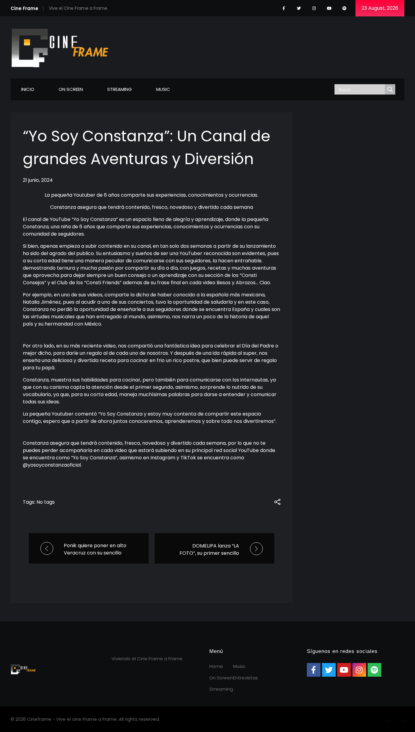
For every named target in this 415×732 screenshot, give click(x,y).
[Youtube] (329, 8)
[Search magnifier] (390, 89)
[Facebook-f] (284, 8)
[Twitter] (299, 8)
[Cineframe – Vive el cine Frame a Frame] (60, 46)
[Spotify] (344, 8)
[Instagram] (314, 8)
